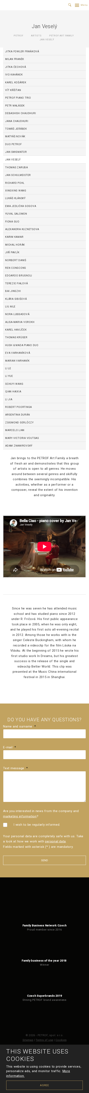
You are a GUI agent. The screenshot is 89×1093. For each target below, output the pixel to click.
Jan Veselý (13, 159)
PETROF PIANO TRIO (18, 97)
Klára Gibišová (16, 298)
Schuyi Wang (14, 383)
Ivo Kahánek (14, 74)
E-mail (9, 747)
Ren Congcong (15, 267)
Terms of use (44, 1040)
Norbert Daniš (15, 260)
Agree (44, 1085)
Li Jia (8, 399)
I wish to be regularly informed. (36, 825)
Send (44, 860)
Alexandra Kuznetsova (22, 229)
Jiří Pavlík (12, 252)
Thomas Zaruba (16, 167)
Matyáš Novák (15, 136)
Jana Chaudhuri (16, 121)
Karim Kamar (14, 236)
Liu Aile (10, 306)
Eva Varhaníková (17, 352)
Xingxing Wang (15, 190)
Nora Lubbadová (17, 314)
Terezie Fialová (16, 283)
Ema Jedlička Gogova (20, 206)
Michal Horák (15, 244)
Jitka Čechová (15, 67)
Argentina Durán (17, 414)
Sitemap (28, 1040)
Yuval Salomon (16, 213)
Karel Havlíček (16, 329)
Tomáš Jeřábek (16, 128)
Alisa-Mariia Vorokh (19, 322)
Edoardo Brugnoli (18, 275)
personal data (55, 841)
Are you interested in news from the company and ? (41, 813)
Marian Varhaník (17, 360)
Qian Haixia (13, 391)
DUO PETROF (13, 144)
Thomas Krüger (16, 337)
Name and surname (19, 726)
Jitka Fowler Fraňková (22, 51)
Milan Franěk (14, 59)
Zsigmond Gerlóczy (19, 422)
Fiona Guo (12, 221)
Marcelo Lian (14, 430)
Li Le (8, 368)
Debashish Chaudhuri (20, 113)
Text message (15, 768)
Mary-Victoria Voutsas (22, 438)
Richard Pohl (14, 183)
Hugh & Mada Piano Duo (21, 345)
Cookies (60, 1040)
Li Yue (9, 376)
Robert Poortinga (18, 407)
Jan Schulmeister (18, 175)
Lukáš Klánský (15, 198)
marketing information (20, 816)
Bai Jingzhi (13, 291)
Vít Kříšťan (13, 90)
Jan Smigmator (16, 152)
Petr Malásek (15, 105)
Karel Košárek (15, 82)
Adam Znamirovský (18, 445)
